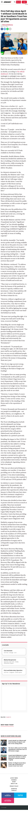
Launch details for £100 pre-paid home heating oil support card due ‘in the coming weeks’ (17, 742)
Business (14, 779)
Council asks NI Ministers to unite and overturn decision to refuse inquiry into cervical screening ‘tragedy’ (17, 758)
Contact (14, 790)
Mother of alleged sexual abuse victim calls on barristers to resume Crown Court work (17, 764)
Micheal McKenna (7, 25)
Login (24, 2)
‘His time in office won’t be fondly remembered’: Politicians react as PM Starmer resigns (17, 749)
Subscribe (18, 2)
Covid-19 (8, 717)
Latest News (14, 778)
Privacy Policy (14, 786)
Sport (14, 781)
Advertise (14, 788)
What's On (14, 783)
